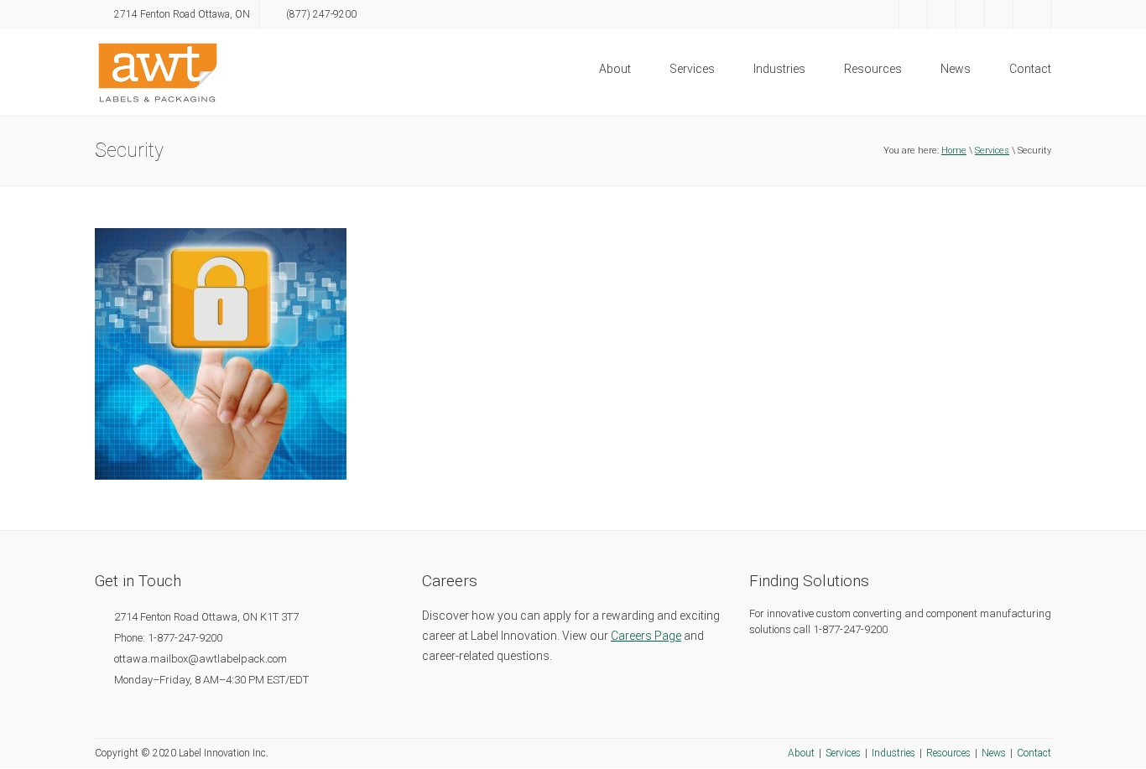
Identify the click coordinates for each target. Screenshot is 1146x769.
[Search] (1032, 15)
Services (692, 68)
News (955, 68)
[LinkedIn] (941, 15)
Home (953, 150)
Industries (779, 68)
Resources (873, 68)
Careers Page (646, 635)
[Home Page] (158, 71)
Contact (1030, 68)
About (615, 68)
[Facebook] (884, 15)
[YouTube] (970, 15)
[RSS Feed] (998, 15)
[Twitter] (913, 15)
